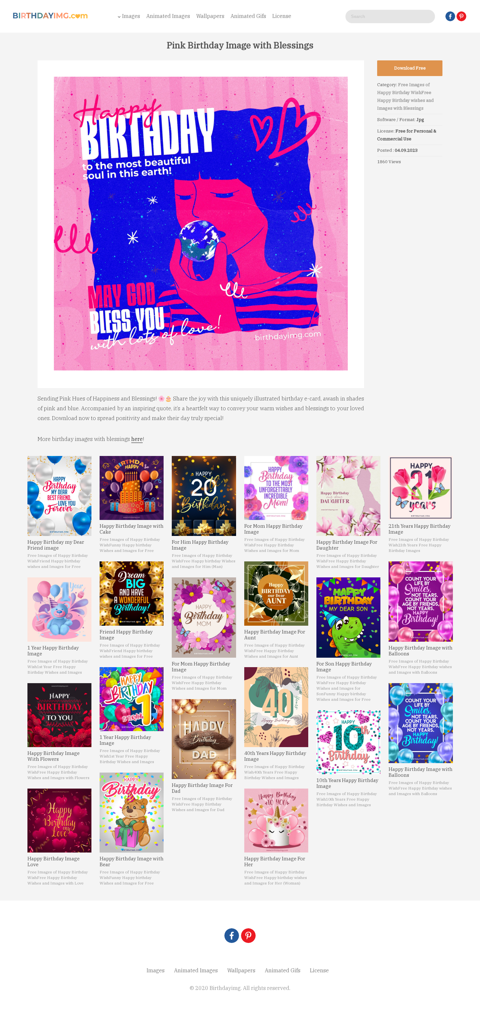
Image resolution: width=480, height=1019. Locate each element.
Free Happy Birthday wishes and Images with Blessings (405, 100)
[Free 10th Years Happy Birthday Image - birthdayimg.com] (348, 742)
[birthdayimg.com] (50, 17)
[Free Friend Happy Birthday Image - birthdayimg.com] (132, 593)
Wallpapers (210, 16)
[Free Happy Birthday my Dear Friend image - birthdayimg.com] (59, 496)
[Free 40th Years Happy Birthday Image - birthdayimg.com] (276, 707)
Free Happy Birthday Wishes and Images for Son (341, 688)
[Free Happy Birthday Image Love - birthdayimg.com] (59, 821)
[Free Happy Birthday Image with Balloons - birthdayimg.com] (421, 601)
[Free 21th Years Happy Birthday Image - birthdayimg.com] (421, 488)
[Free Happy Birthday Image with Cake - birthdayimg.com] (132, 488)
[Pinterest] (461, 16)
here (137, 439)
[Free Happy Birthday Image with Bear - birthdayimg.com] (132, 813)
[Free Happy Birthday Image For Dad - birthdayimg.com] (204, 739)
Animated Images (168, 16)
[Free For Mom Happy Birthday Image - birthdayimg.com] (204, 617)
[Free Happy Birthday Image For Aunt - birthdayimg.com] (276, 593)
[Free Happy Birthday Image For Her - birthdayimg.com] (276, 821)
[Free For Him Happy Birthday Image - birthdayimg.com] (204, 496)
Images (131, 16)
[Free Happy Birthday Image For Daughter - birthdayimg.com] (348, 496)
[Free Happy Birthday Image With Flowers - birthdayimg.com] (59, 715)
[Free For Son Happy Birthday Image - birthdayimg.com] (348, 617)
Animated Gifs (248, 16)
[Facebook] (450, 16)
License (281, 16)
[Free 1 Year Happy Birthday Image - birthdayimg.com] (59, 609)
